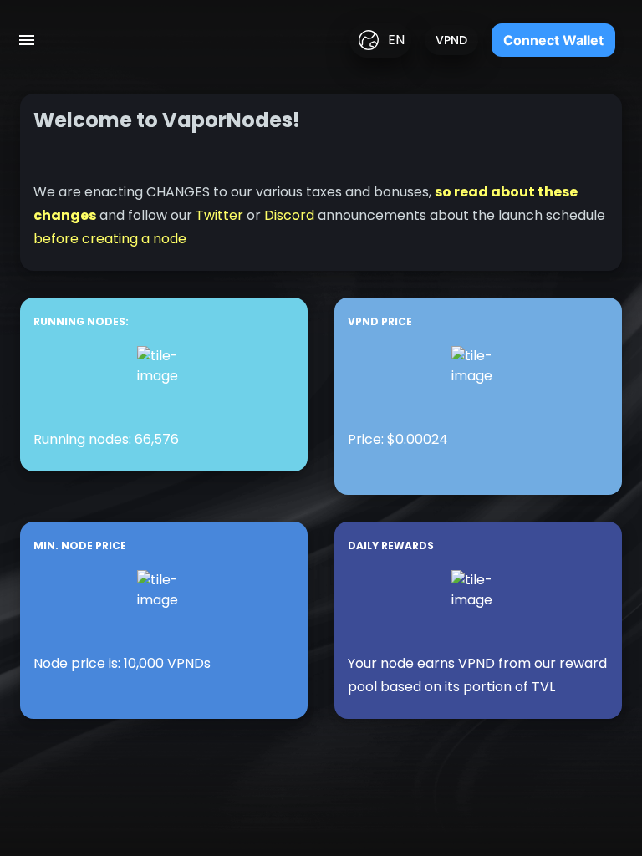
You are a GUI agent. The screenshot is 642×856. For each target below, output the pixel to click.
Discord (289, 215)
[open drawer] (26, 40)
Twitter (219, 215)
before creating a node (109, 238)
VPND (451, 40)
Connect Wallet (553, 40)
